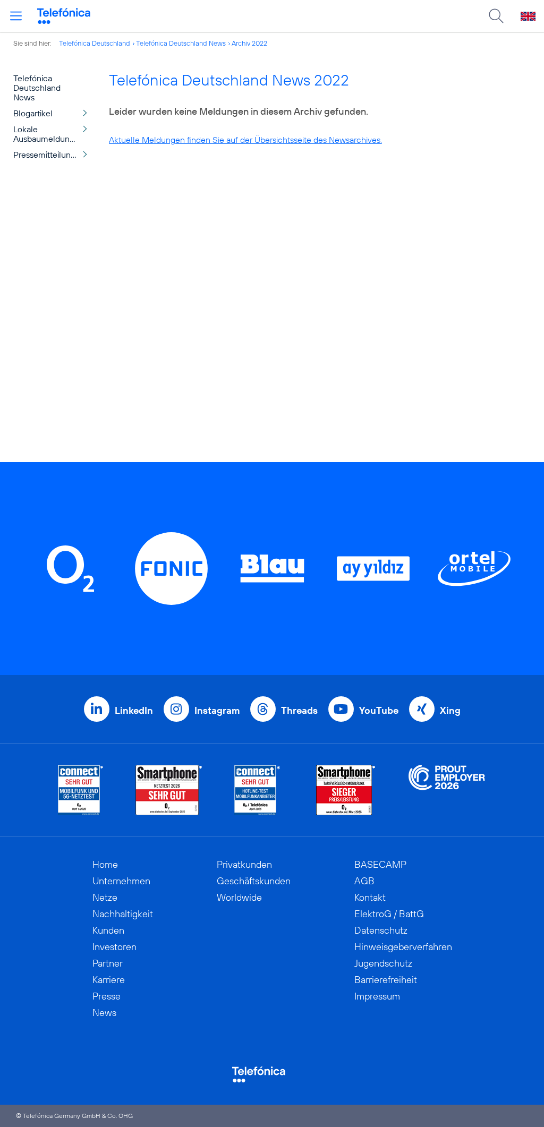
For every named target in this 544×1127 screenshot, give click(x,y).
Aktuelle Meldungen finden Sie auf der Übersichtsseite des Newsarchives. (245, 139)
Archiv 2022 (249, 43)
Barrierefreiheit (385, 980)
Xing (450, 710)
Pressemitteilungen (49, 154)
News (104, 1012)
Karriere (108, 980)
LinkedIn (134, 710)
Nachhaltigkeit (122, 914)
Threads (299, 710)
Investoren (114, 947)
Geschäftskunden (254, 881)
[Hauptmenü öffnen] (16, 16)
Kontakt (370, 897)
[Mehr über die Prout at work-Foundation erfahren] (446, 790)
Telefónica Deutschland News (181, 43)
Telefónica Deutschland (94, 43)
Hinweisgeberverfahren (403, 947)
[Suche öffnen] (496, 16)
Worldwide (239, 897)
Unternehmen (121, 881)
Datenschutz (380, 930)
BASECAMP (380, 864)
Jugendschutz (383, 963)
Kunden (108, 930)
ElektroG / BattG (389, 914)
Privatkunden (244, 864)
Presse (106, 996)
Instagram (217, 710)
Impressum (377, 996)
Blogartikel (33, 113)
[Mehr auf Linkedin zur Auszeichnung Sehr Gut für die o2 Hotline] (257, 790)
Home (105, 864)
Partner (107, 963)
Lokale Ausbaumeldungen (48, 134)
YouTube (378, 710)
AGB (364, 881)
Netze (104, 897)
